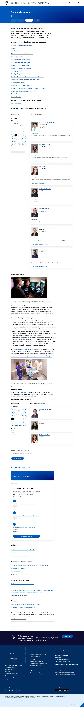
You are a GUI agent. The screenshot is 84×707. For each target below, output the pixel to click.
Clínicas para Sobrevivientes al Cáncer (22, 54)
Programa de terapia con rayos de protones (23, 91)
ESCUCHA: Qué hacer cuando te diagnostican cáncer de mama (26, 604)
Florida (12, 432)
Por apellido (13, 128)
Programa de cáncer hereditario (20, 85)
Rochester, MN (16, 121)
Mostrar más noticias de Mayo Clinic (20, 595)
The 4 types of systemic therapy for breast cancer (23, 587)
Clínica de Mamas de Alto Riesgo (20, 59)
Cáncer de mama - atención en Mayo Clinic (21, 453)
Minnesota (13, 434)
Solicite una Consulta (17, 15)
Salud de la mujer (16, 97)
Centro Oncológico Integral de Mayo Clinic (25, 349)
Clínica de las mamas (17, 56)
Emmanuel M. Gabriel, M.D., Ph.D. (47, 122)
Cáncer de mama (20, 12)
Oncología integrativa (17, 74)
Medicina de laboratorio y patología (21, 68)
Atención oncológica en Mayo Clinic (21, 45)
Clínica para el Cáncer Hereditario (20, 62)
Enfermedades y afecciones (17, 7)
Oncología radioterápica (18, 82)
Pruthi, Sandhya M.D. (44, 435)
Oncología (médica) (16, 71)
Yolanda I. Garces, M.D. (44, 144)
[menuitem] (14, 20)
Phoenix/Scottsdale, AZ (18, 125)
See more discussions (26, 536)
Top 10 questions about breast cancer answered (22, 584)
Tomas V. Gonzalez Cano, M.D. (46, 228)
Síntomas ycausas (14, 20)
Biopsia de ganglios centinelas (18, 568)
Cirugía (13, 48)
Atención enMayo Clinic (37, 20)
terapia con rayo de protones (21, 339)
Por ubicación (14, 118)
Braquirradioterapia (16, 571)
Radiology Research (16, 103)
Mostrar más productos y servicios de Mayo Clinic (23, 607)
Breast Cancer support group (30, 492)
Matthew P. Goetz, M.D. (45, 208)
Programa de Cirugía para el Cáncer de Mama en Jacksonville (28, 88)
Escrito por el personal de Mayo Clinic (20, 450)
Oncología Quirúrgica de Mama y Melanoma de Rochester (27, 77)
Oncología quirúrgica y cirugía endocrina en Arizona (25, 79)
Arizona (12, 430)
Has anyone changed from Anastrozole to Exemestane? (26, 515)
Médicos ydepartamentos (29, 20)
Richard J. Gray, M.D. (44, 250)
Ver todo (13, 436)
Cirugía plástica (15, 51)
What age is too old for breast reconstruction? (24, 504)
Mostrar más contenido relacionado (19, 556)
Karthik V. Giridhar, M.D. (45, 189)
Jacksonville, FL (17, 123)
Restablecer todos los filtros (18, 152)
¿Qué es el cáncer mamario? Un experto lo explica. (23, 549)
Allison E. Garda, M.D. (44, 166)
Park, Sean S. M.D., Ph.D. (45, 409)
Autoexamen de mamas (16, 553)
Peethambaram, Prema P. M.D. (46, 422)
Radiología (14, 94)
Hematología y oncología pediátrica (21, 65)
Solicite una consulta (17, 458)
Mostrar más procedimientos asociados (20, 574)
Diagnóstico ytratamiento (21, 20)
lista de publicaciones (25, 392)
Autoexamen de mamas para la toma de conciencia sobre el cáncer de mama (29, 565)
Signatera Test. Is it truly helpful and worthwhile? (24, 527)
